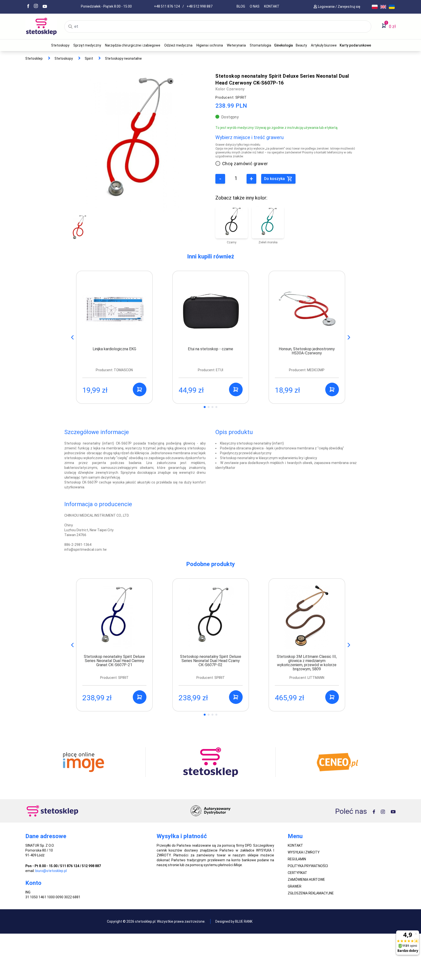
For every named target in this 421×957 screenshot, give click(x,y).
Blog (241, 6)
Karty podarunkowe (355, 45)
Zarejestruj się (349, 7)
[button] (349, 337)
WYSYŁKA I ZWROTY (304, 852)
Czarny (231, 242)
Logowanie (326, 7)
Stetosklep (34, 58)
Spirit (89, 58)
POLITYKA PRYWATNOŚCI (308, 866)
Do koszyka (275, 178)
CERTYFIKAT (297, 873)
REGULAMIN (297, 859)
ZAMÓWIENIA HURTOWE (306, 879)
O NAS (254, 6)
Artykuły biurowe (324, 45)
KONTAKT (271, 6)
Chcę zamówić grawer (245, 163)
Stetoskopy (60, 45)
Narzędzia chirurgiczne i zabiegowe (132, 45)
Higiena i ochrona (209, 45)
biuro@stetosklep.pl (51, 871)
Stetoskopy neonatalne (123, 58)
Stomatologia (260, 45)
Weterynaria (236, 45)
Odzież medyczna (178, 45)
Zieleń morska (267, 242)
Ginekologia (283, 45)
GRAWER (294, 886)
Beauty (301, 45)
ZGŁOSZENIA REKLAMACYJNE (311, 893)
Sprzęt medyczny (87, 45)
